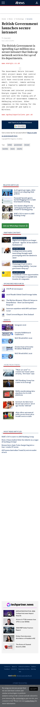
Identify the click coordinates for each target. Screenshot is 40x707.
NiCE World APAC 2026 (23, 338)
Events (7, 320)
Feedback (7, 669)
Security (29, 19)
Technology (19, 19)
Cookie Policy (30, 701)
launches (5, 149)
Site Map (33, 669)
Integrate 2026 (20, 325)
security (19, 149)
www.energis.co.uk (11, 63)
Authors (33, 666)
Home (4, 19)
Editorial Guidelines (24, 666)
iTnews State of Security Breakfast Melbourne (24, 348)
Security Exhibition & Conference (23, 334)
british (10, 145)
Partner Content (12, 233)
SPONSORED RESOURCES (14, 284)
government (18, 145)
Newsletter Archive (24, 669)
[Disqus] (20, 484)
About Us (14, 666)
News (11, 19)
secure (12, 149)
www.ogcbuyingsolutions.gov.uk (17, 115)
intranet (26, 145)
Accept (33, 689)
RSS (20, 671)
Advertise (14, 669)
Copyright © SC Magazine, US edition (12, 139)
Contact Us (7, 666)
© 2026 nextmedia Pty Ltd (24, 676)
